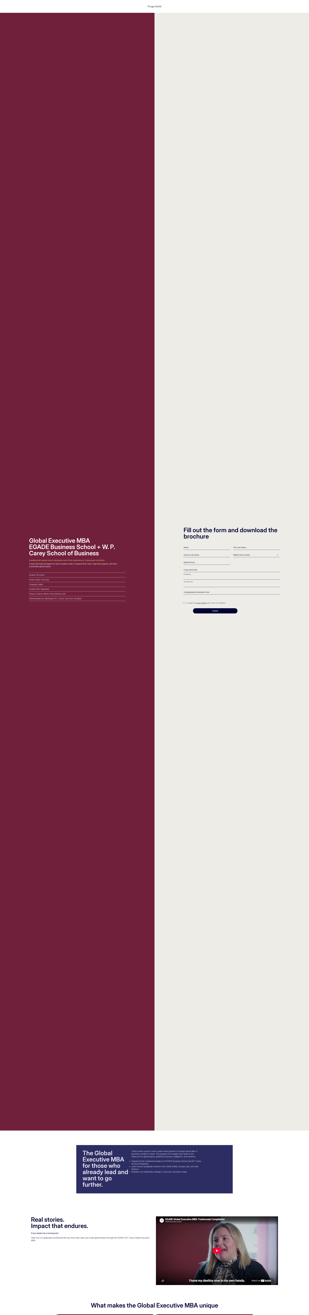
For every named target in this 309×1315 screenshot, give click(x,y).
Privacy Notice (201, 603)
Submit (215, 611)
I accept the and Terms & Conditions (206, 603)
